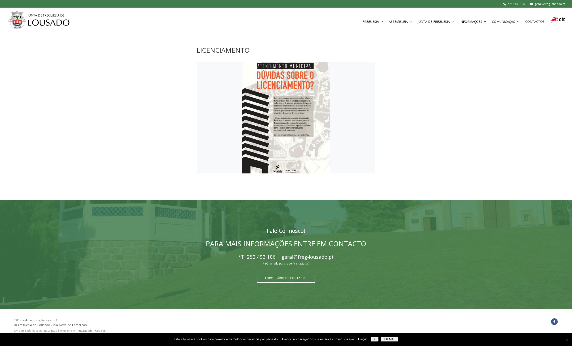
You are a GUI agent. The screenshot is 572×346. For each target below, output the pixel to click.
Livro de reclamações (28, 331)
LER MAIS (390, 339)
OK (374, 339)
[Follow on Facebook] (554, 321)
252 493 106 (517, 4)
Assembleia (398, 22)
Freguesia (370, 22)
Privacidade (85, 331)
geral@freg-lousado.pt (308, 256)
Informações (471, 22)
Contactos (535, 22)
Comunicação (503, 22)
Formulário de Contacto (286, 278)
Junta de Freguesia (434, 22)
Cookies (100, 331)
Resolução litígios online (59, 331)
